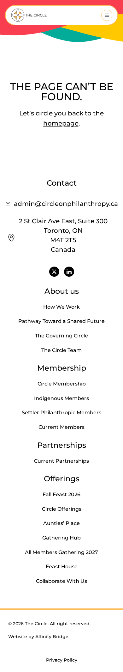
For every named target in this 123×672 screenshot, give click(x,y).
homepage (61, 123)
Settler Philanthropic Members (61, 413)
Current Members (61, 427)
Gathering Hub (61, 538)
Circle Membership (62, 384)
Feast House (62, 567)
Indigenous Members (61, 398)
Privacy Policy (61, 660)
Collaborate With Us (61, 581)
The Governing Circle (61, 336)
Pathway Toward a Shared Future (61, 321)
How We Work (61, 307)
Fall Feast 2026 (61, 494)
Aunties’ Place (61, 523)
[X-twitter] (54, 272)
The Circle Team (61, 350)
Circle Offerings (61, 509)
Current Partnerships (61, 461)
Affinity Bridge (51, 636)
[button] (106, 15)
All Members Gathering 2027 (61, 552)
